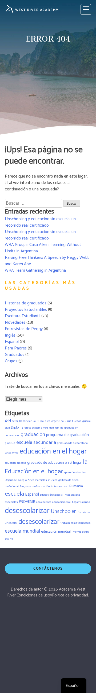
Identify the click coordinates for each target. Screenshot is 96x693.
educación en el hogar (53, 451)
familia (59, 427)
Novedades (15, 322)
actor (15, 421)
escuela (14, 494)
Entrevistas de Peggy (24, 329)
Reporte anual (28, 421)
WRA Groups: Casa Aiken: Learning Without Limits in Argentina (43, 248)
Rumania (76, 486)
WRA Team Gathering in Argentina (35, 270)
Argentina (57, 421)
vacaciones (11, 452)
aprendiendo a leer (75, 472)
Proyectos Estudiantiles (26, 309)
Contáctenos (48, 569)
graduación (33, 434)
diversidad (47, 427)
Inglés (10, 335)
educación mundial (56, 532)
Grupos (11, 361)
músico (52, 480)
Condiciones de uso (33, 595)
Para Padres (16, 348)
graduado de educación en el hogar (54, 463)
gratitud (10, 443)
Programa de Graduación (35, 486)
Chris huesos (73, 421)
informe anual (59, 486)
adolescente (43, 502)
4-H (8, 420)
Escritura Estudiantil (22, 316)
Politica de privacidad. (70, 595)
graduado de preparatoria (72, 443)
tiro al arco (44, 421)
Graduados (14, 354)
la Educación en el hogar (46, 467)
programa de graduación (67, 435)
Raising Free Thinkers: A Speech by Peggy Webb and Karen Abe (47, 261)
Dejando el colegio (16, 480)
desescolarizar (27, 510)
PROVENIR (27, 502)
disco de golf (32, 427)
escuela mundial (22, 531)
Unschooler (63, 511)
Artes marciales (37, 480)
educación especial (51, 494)
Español (12, 341)
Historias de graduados (25, 303)
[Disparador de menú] (86, 9)
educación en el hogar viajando (71, 502)
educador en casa (15, 462)
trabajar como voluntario (75, 523)
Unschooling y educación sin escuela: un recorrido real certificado (40, 222)
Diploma (17, 427)
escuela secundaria (36, 442)
